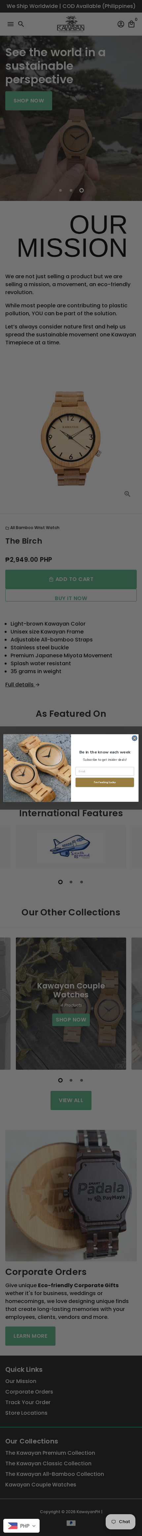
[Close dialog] (134, 738)
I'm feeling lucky (105, 783)
